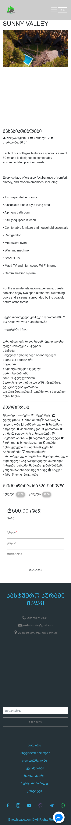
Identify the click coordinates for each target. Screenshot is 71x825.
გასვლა (12, 543)
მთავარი (34, 745)
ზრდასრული (15, 554)
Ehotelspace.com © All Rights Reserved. (35, 820)
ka (62, 10)
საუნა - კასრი (34, 776)
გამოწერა (35, 721)
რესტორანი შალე (34, 783)
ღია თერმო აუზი (34, 761)
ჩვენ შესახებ (34, 768)
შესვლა (12, 532)
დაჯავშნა (35, 570)
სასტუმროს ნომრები (34, 753)
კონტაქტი (34, 791)
